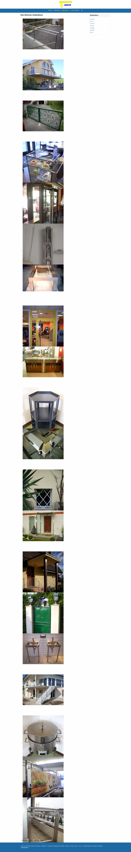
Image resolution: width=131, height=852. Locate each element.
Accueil (50, 10)
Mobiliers (92, 30)
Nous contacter (75, 10)
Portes (91, 21)
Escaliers (92, 23)
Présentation (57, 10)
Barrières (92, 19)
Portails (92, 25)
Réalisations (65, 10)
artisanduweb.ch (25, 847)
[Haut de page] (128, 849)
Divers (91, 32)
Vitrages (92, 28)
